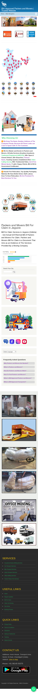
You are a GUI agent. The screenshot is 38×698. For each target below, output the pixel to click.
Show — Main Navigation (7, 14)
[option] (7, 34)
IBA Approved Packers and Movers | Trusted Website (17, 9)
